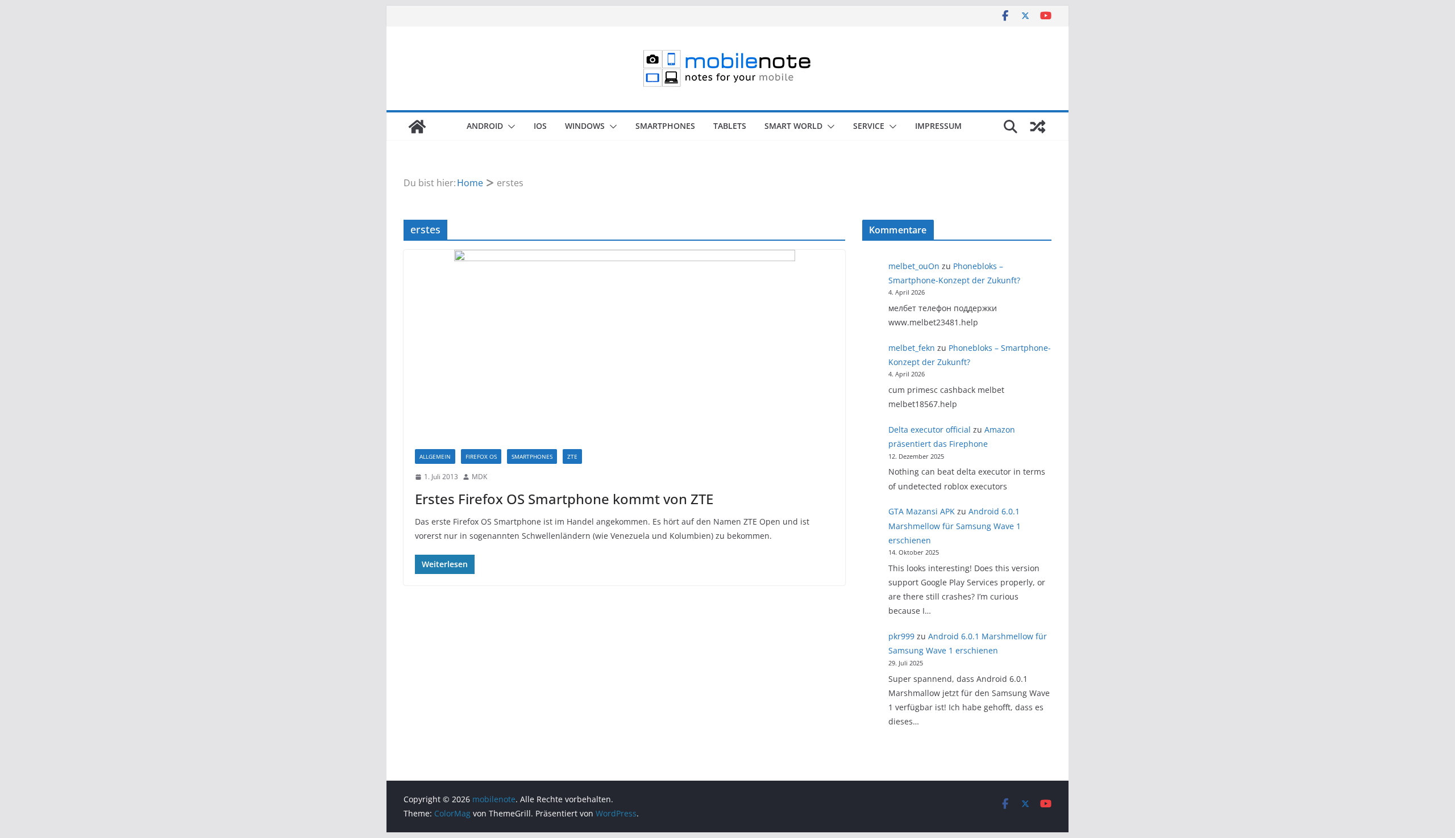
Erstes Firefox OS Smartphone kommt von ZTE (564, 498)
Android (485, 125)
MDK (479, 476)
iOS (540, 125)
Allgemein (435, 456)
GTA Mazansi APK (921, 511)
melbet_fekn (911, 347)
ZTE (572, 456)
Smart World (793, 125)
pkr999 (901, 636)
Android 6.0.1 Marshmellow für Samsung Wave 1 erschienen (954, 525)
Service (868, 125)
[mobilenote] (417, 126)
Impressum (938, 125)
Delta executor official (929, 429)
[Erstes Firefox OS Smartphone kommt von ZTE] (624, 344)
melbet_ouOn (913, 266)
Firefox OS (481, 456)
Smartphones (665, 125)
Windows (585, 125)
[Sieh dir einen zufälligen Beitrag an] (1037, 126)
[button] (509, 126)
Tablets (729, 125)
